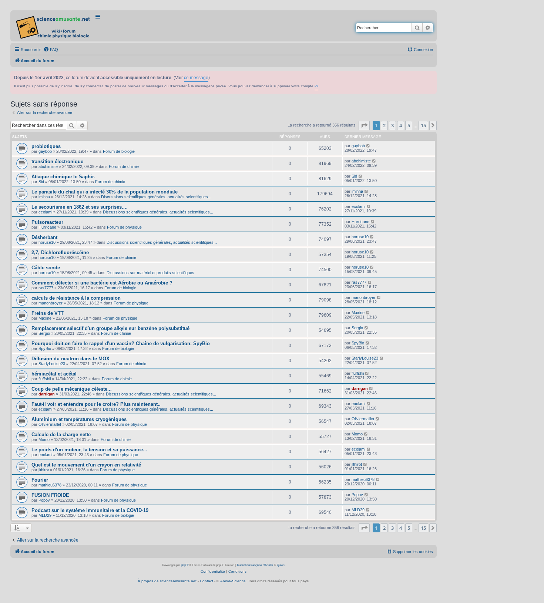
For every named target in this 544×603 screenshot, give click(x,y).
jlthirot (43, 470)
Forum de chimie (124, 166)
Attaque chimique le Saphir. (63, 176)
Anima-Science (233, 581)
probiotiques (46, 146)
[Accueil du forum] (53, 26)
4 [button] (400, 125)
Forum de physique (124, 227)
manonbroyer (50, 303)
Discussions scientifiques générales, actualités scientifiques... (156, 197)
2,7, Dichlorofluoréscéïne (60, 252)
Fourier (39, 480)
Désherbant (44, 237)
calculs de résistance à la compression (76, 298)
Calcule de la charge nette (61, 434)
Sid (41, 181)
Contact (206, 581)
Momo (44, 439)
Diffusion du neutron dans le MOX (70, 358)
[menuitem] (50, 49)
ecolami (45, 212)
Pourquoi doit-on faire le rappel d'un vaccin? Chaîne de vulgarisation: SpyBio (120, 343)
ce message (196, 77)
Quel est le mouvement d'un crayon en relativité (86, 465)
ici (316, 86)
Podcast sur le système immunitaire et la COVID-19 (89, 510)
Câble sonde (45, 267)
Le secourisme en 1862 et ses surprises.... (79, 207)
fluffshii (44, 379)
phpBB (185, 565)
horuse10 (47, 242)
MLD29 (44, 515)
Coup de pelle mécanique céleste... (71, 389)
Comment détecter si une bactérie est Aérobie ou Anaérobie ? (101, 283)
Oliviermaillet (49, 424)
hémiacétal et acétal (54, 374)
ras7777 (45, 288)
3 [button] (392, 125)
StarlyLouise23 (51, 363)
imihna (44, 197)
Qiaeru (281, 565)
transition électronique (57, 161)
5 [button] (408, 125)
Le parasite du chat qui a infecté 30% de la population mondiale (104, 192)
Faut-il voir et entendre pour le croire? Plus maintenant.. (96, 404)
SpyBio (44, 348)
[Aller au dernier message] (368, 146)
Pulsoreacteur (47, 222)
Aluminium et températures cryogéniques (79, 419)
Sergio (44, 333)
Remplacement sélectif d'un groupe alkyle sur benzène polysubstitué (110, 328)
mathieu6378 (49, 485)
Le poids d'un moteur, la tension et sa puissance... (89, 449)
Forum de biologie (119, 151)
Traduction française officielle (254, 565)
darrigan (46, 394)
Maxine (44, 318)
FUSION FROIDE (50, 495)
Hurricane (47, 227)
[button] (364, 125)
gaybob (45, 151)
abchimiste (48, 166)
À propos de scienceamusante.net (167, 581)
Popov (44, 500)
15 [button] (423, 125)
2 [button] (384, 125)
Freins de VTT (47, 313)
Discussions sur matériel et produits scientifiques (150, 272)
